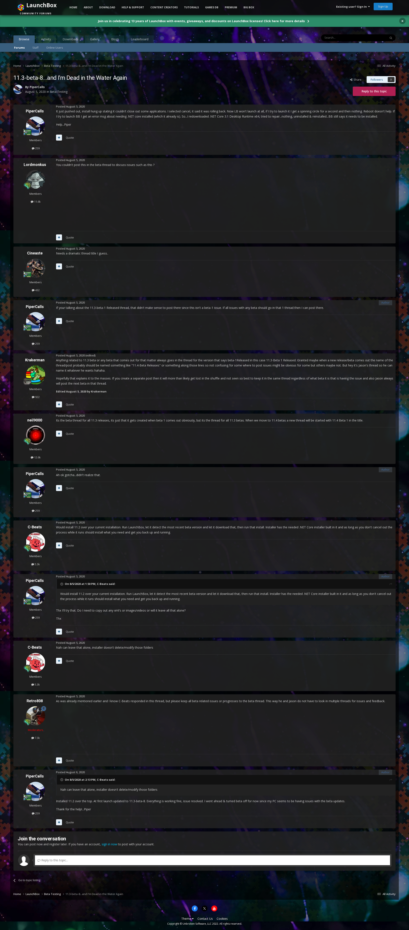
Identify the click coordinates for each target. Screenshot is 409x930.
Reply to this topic (374, 91)
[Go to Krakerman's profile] (35, 375)
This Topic (374, 37)
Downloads (70, 39)
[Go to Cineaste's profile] (35, 268)
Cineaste (35, 253)
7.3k (37, 738)
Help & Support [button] (133, 7)
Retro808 (35, 701)
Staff (35, 47)
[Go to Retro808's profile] (35, 715)
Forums (19, 47)
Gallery (94, 39)
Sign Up (383, 6)
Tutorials (191, 7)
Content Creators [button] (164, 7)
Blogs (115, 39)
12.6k (37, 457)
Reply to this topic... (54, 860)
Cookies (222, 919)
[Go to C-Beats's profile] (35, 542)
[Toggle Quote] (62, 584)
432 (37, 290)
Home (73, 7)
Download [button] (107, 7)
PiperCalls (35, 111)
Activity (46, 39)
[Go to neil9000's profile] (35, 435)
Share (356, 79)
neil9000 (34, 420)
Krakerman (35, 360)
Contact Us (205, 919)
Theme (186, 919)
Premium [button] (231, 7)
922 (37, 397)
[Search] (391, 37)
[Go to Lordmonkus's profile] (35, 179)
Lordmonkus (35, 164)
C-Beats (35, 527)
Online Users (54, 47)
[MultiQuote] (59, 138)
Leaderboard (139, 39)
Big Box (248, 7)
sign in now (109, 844)
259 (37, 148)
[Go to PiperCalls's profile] (35, 126)
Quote (70, 138)
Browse (24, 39)
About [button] (88, 7)
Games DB (211, 7)
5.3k (37, 564)
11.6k (37, 201)
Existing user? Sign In (352, 7)
